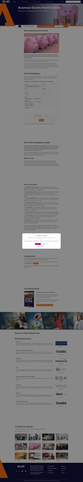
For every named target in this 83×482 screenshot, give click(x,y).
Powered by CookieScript (41, 247)
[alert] (41, 241)
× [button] (59, 234)
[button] (25, 241)
